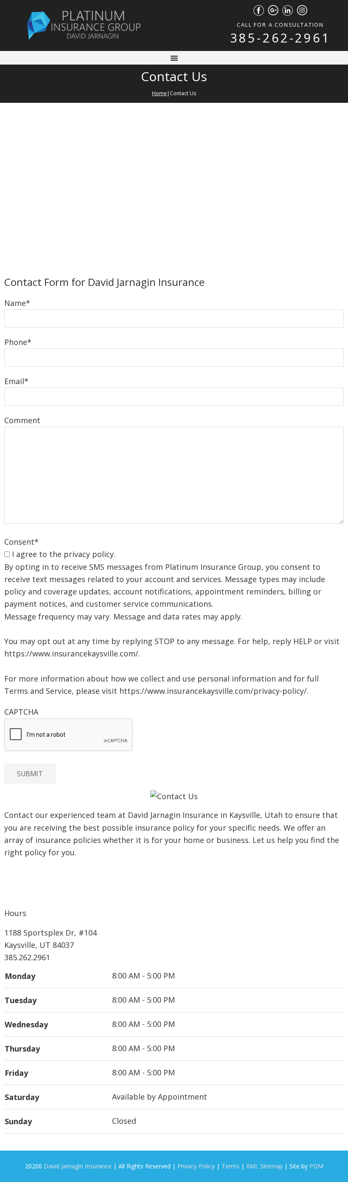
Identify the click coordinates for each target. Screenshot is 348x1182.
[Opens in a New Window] (258, 9)
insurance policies (68, 840)
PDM (316, 1166)
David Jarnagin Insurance (78, 1166)
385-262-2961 (280, 37)
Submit (30, 773)
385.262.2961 (27, 957)
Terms (230, 1166)
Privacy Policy (196, 1166)
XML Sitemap (264, 1166)
